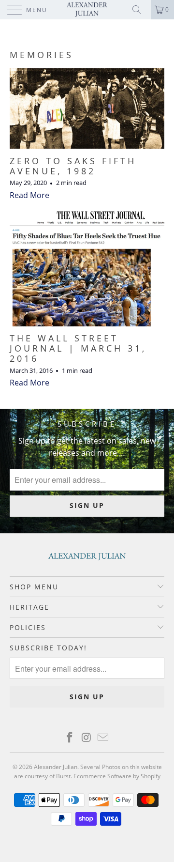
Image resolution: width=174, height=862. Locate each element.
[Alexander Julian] (87, 9)
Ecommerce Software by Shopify (116, 776)
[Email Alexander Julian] (103, 738)
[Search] (140, 9)
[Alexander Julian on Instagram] (86, 738)
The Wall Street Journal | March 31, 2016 (78, 348)
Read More (29, 195)
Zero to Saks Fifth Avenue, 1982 (73, 166)
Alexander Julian (55, 767)
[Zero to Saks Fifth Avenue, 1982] (87, 108)
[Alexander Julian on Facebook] (69, 738)
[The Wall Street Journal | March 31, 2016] (87, 267)
